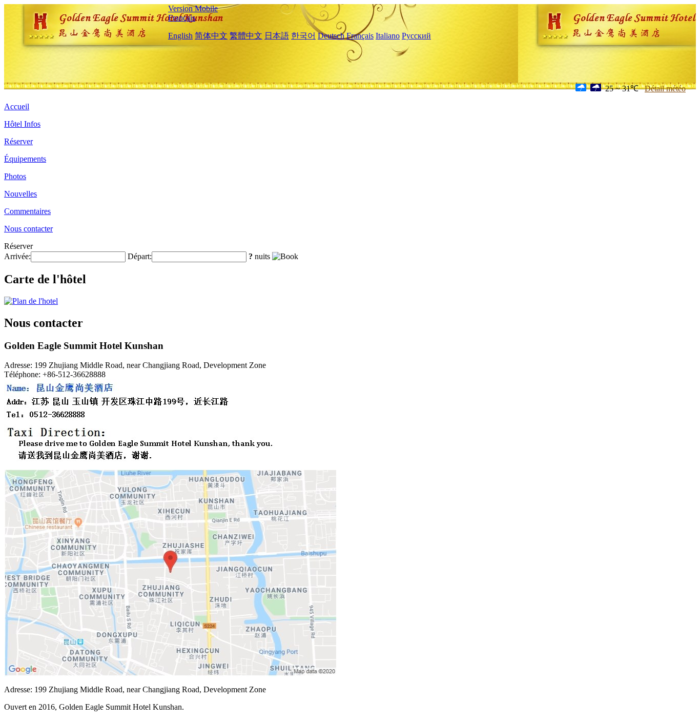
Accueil (16, 106)
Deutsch (331, 35)
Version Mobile (193, 8)
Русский (416, 35)
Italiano (388, 35)
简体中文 (211, 35)
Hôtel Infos (22, 124)
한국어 (303, 35)
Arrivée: (17, 256)
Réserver (18, 141)
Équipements (25, 158)
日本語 (276, 35)
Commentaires (27, 211)
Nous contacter (28, 228)
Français (181, 17)
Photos (15, 176)
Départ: (140, 256)
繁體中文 (246, 35)
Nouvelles (20, 193)
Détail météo (665, 88)
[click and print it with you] (170, 674)
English (180, 35)
